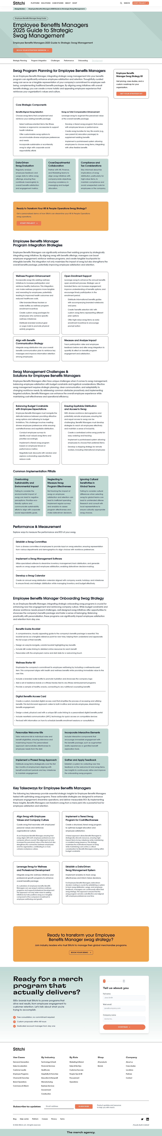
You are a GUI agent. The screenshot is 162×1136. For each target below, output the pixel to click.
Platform (35, 1119)
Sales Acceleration (20, 1066)
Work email (107, 1004)
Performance (69, 61)
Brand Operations (19, 1082)
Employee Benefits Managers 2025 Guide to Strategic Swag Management (57, 9)
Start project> (140, 3)
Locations (129, 1070)
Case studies (131, 1066)
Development (97, 61)
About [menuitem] (68, 3)
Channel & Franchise (21, 1078)
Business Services (47, 1086)
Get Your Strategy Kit (131, 94)
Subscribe (84, 1106)
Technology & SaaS (48, 1062)
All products (102, 1062)
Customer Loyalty (19, 1070)
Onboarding (83, 61)
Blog (14, 1119)
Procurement (74, 1078)
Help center (24, 1119)
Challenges (55, 61)
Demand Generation (21, 1062)
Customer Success (76, 1070)
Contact (129, 1078)
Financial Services (48, 1066)
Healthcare (45, 1070)
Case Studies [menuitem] (57, 3)
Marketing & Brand (77, 1062)
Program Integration (39, 61)
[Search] (121, 3)
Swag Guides (20, 9)
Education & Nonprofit (49, 1078)
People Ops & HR (76, 1074)
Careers (45, 1119)
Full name (107, 994)
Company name (109, 1015)
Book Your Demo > (81, 952)
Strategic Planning (20, 61)
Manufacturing (47, 1082)
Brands (100, 1066)
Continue (123, 1027)
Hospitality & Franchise (49, 1074)
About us (129, 1062)
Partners (129, 1074)
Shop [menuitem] (74, 3)
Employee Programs (20, 1074)
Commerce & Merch (21, 1086)
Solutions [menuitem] (45, 3)
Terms (62, 1119)
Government (46, 1090)
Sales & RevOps (75, 1066)
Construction (46, 1094)
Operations (74, 1082)
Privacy (54, 1119)
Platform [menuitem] (35, 3)
